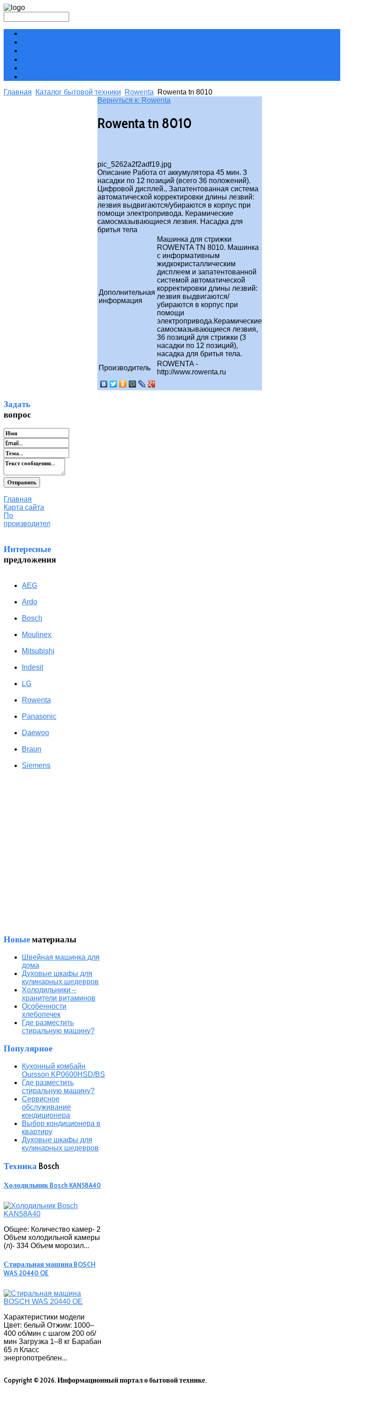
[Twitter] (113, 384)
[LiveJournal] (142, 384)
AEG (29, 585)
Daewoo (35, 733)
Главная (18, 92)
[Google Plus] (151, 384)
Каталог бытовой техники (78, 92)
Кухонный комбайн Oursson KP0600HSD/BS (63, 1070)
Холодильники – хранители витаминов (59, 994)
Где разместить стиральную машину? (58, 1027)
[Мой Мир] (132, 384)
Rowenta (139, 92)
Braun (31, 749)
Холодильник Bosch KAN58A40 (52, 1185)
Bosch (32, 618)
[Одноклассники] (123, 384)
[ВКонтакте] (104, 384)
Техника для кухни (52, 42)
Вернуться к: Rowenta (134, 100)
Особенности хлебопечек (44, 1010)
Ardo (29, 602)
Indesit (32, 667)
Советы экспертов (52, 68)
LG (26, 683)
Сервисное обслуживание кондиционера (46, 1107)
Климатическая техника (62, 33)
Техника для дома (51, 59)
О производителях (51, 76)
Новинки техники (51, 50)
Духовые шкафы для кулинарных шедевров (60, 978)
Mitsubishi (38, 651)
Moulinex (36, 634)
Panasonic (39, 716)
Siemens (36, 765)
